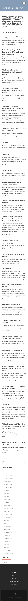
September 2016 (8, 517)
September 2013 (8, 526)
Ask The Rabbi (14, 582)
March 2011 (7, 550)
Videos (14, 578)
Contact (14, 588)
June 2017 (6, 493)
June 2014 (6, 523)
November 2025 (8, 475)
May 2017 (6, 496)
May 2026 (6, 472)
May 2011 (6, 544)
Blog (14, 575)
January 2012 (7, 541)
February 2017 (8, 502)
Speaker (14, 585)
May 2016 (6, 520)
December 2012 (8, 538)
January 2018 (7, 481)
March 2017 (7, 499)
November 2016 (8, 511)
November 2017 (8, 487)
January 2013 (7, 535)
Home (14, 572)
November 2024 (8, 478)
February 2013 (8, 532)
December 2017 (8, 484)
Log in (5, 562)
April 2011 (7, 547)
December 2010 (8, 553)
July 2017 (6, 490)
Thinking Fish (17, 597)
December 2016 (8, 508)
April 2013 (7, 529)
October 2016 (8, 514)
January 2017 (7, 505)
